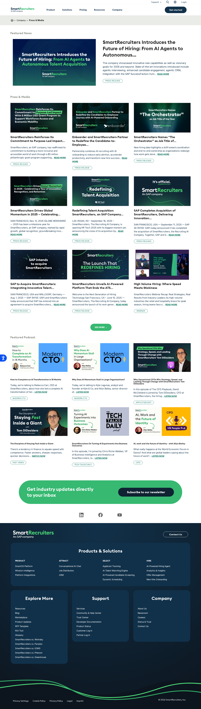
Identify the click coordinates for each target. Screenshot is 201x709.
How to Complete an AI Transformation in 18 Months (35, 379)
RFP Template (21, 626)
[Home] (33, 534)
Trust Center (82, 617)
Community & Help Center (89, 613)
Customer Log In (84, 630)
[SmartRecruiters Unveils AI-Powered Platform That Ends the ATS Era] (100, 265)
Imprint (80, 701)
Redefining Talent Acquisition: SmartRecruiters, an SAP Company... (97, 212)
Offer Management (156, 575)
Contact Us (175, 534)
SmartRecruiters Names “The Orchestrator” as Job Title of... (155, 139)
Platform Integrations (25, 575)
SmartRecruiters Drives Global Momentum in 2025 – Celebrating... (35, 212)
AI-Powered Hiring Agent (158, 566)
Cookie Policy (39, 701)
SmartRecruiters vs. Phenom (28, 652)
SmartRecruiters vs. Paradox (29, 644)
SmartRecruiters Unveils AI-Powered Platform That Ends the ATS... (97, 286)
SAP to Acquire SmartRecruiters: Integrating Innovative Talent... (33, 286)
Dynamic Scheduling (112, 579)
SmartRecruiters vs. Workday (29, 639)
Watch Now (38, 456)
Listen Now (41, 392)
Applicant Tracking (112, 566)
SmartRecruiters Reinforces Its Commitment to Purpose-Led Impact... (37, 139)
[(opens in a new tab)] (54, 62)
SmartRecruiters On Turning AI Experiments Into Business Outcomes (99, 444)
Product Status (84, 626)
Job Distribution (66, 570)
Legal (69, 701)
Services (81, 608)
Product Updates (23, 622)
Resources (20, 608)
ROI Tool (19, 630)
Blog (17, 613)
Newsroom (143, 613)
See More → (101, 327)
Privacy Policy (56, 701)
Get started (175, 9)
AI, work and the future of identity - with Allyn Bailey (159, 443)
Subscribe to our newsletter (146, 492)
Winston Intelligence (24, 570)
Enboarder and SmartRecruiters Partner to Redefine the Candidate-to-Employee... (100, 140)
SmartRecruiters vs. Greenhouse (30, 657)
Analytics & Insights (156, 570)
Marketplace (21, 617)
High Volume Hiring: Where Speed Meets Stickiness (157, 286)
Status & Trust (144, 622)
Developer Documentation (89, 622)
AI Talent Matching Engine (115, 570)
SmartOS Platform (24, 566)
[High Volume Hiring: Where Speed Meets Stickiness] (162, 265)
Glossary (19, 635)
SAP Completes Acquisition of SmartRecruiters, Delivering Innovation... (155, 214)
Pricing (83, 9)
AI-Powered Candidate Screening (118, 575)
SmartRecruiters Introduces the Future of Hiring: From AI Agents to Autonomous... (143, 48)
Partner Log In (83, 635)
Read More (163, 74)
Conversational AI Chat (70, 566)
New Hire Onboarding (157, 579)
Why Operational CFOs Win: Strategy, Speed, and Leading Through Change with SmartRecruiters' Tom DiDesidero (159, 381)
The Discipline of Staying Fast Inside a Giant (31, 443)
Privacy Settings (21, 701)
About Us (142, 608)
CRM (61, 575)
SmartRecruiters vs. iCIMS (27, 648)
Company (21, 20)
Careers (141, 617)
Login (184, 2)
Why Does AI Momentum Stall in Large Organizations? (98, 379)
